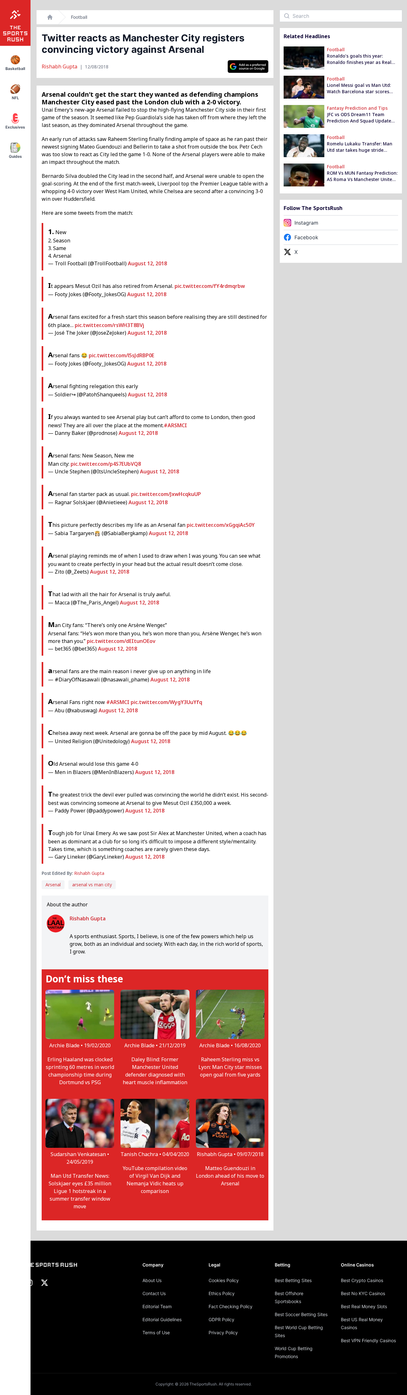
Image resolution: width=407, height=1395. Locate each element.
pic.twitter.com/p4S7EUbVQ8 (106, 463)
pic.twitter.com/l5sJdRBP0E (121, 355)
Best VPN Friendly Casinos (368, 1340)
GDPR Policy (221, 1319)
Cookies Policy (224, 1280)
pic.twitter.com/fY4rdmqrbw (210, 285)
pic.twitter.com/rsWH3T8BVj (109, 325)
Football (79, 17)
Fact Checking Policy (230, 1306)
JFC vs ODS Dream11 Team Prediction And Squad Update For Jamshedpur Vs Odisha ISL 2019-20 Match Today (360, 117)
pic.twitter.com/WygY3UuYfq (166, 702)
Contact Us (154, 1293)
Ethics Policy (222, 1293)
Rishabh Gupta (60, 66)
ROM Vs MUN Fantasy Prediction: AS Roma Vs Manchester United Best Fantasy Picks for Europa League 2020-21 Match (362, 176)
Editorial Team (157, 1306)
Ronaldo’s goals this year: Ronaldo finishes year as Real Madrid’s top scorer (359, 59)
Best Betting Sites (293, 1280)
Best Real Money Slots (364, 1306)
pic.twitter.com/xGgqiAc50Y (221, 524)
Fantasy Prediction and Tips (357, 108)
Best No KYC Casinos (363, 1293)
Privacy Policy (223, 1332)
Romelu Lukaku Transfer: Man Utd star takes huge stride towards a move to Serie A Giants (359, 147)
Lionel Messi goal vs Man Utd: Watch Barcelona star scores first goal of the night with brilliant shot (359, 88)
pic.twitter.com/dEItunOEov (121, 641)
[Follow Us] (248, 66)
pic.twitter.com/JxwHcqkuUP (166, 494)
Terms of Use (156, 1332)
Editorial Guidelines (162, 1319)
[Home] (50, 17)
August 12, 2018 (147, 263)
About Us (152, 1280)
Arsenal (53, 885)
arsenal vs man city (92, 885)
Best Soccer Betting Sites (301, 1314)
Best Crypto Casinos (362, 1280)
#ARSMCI (175, 425)
